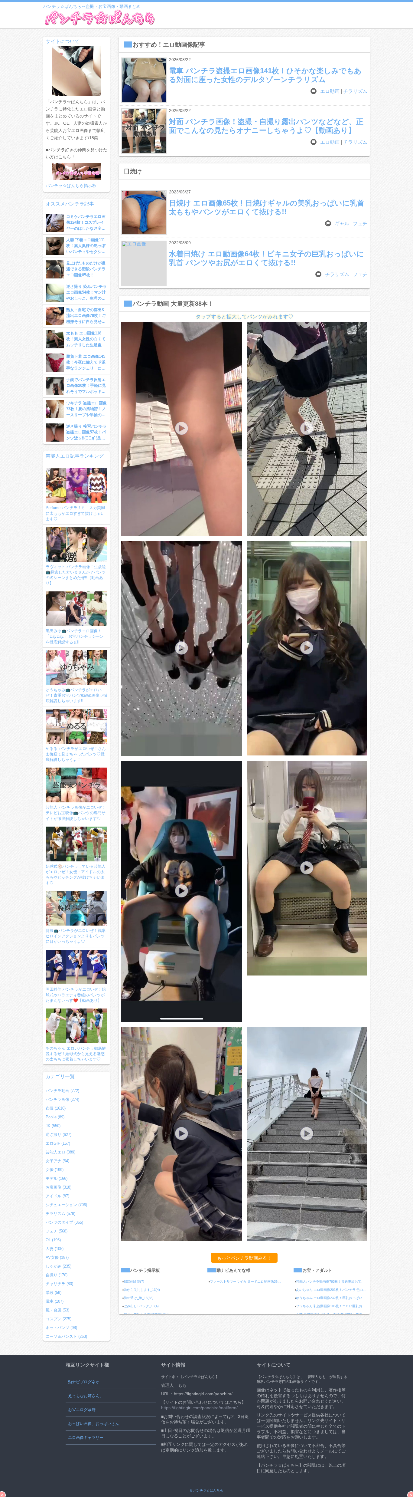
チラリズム (355, 91)
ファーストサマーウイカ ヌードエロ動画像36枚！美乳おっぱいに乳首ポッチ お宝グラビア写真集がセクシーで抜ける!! (247, 1281)
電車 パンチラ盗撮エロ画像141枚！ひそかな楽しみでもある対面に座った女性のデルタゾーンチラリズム (265, 75)
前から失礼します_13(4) (142, 1289)
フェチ (360, 223)
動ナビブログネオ (83, 1382)
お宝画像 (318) (58, 1187)
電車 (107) (54, 1301)
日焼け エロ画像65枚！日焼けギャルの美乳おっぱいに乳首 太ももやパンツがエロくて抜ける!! (266, 207)
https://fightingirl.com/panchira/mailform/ (199, 1407)
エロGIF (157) (58, 1143)
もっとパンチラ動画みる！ (244, 1258)
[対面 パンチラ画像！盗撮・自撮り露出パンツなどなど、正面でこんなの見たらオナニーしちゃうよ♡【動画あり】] (144, 131)
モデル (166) (56, 1178)
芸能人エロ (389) (60, 1152)
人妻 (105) (54, 1248)
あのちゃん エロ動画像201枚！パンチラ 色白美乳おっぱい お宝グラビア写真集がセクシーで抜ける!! (333, 1289)
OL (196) (53, 1240)
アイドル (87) (57, 1196)
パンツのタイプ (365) (64, 1222)
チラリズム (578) (60, 1213)
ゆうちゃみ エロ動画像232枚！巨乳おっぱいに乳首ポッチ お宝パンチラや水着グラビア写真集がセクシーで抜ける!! (333, 1298)
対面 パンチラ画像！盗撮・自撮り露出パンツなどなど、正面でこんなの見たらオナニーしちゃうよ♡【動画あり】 (266, 125)
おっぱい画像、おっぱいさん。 (95, 1423)
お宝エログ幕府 (82, 1409)
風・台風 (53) (57, 1310)
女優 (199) (54, 1169)
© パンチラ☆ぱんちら (206, 1490)
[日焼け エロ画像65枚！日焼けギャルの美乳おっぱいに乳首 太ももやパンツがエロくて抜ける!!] (144, 212)
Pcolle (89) (55, 1117)
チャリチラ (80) (59, 1283)
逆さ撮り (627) (58, 1134)
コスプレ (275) (58, 1319)
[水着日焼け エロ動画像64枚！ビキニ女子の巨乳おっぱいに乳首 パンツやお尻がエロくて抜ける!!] (144, 263)
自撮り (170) (56, 1275)
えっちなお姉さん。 (85, 1395)
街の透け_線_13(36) (139, 1298)
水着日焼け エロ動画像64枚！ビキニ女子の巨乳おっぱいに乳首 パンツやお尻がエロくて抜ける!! (266, 258)
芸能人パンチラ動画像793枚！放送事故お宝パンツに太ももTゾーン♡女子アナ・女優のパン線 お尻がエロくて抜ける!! (333, 1281)
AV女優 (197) (57, 1257)
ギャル (342, 223)
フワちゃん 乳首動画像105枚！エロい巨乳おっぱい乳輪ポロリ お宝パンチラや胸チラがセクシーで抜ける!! (333, 1306)
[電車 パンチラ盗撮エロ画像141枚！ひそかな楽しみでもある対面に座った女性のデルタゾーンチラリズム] (144, 80)
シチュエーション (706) (66, 1205)
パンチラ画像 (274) (62, 1099)
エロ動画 (330, 91)
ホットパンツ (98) (61, 1327)
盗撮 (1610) (56, 1108)
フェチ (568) (56, 1231)
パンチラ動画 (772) (62, 1090)
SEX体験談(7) (134, 1281)
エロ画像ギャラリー (85, 1437)
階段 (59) (53, 1292)
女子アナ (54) (57, 1161)
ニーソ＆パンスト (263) (66, 1336)
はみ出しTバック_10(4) (141, 1306)
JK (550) (53, 1126)
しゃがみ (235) (58, 1266)
